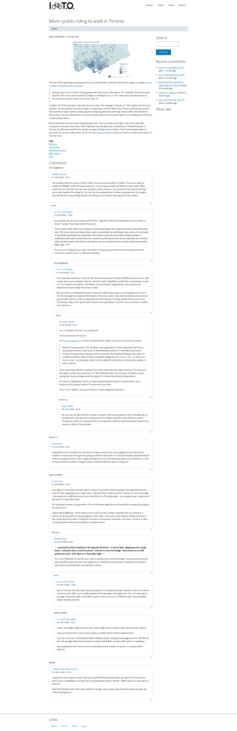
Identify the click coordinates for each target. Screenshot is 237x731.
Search (182, 5)
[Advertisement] (171, 128)
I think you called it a (168, 92)
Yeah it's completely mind (170, 67)
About (171, 5)
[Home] (64, 5)
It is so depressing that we (171, 74)
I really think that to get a (65, 669)
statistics (53, 144)
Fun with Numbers (66, 619)
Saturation (57, 443)
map (51, 156)
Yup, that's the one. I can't (171, 99)
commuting (54, 147)
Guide (161, 5)
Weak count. (60, 538)
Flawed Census (59, 174)
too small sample (66, 581)
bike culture (54, 153)
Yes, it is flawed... (65, 269)
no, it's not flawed (63, 211)
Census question (71, 340)
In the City (57, 481)
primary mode (66, 321)
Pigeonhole (67, 406)
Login (83, 726)
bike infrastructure (57, 150)
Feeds (74, 726)
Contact (149, 5)
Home (54, 28)
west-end (102, 132)
